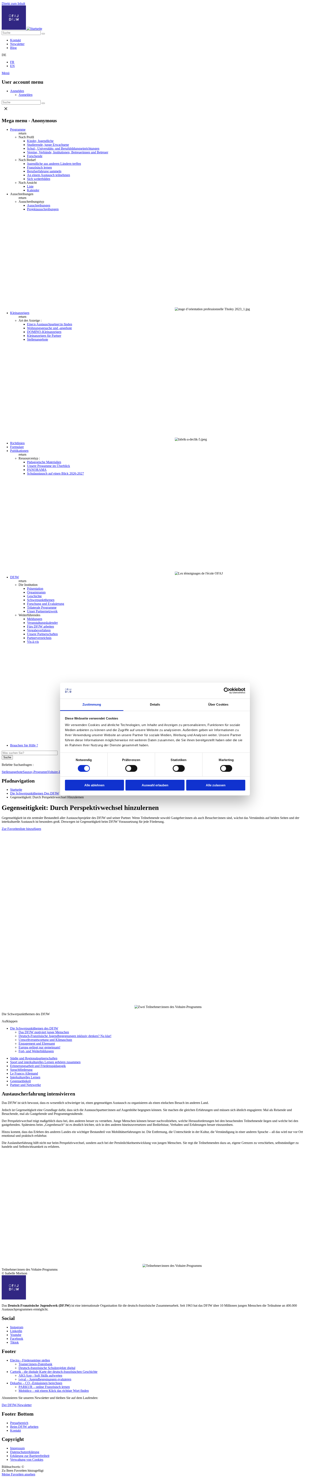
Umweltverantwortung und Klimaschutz (45, 1040)
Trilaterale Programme (42, 607)
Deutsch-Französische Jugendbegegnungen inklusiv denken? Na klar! (65, 1036)
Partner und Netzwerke (25, 1085)
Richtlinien (17, 443)
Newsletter (17, 44)
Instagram (16, 1327)
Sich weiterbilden (38, 179)
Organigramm (36, 592)
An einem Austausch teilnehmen (48, 175)
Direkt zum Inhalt (13, 3)
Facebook (16, 1338)
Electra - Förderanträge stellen (30, 1360)
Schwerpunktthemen (40, 600)
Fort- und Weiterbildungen (36, 1051)
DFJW (14, 577)
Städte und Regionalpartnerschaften (33, 1058)
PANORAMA (37, 469)
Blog (13, 48)
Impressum (17, 1448)
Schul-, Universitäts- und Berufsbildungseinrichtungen (63, 148)
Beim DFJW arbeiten (24, 1426)
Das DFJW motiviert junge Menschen (44, 1032)
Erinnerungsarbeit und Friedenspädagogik (38, 1066)
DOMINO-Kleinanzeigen (44, 332)
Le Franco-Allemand (24, 1073)
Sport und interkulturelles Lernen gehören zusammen (45, 1062)
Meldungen (34, 619)
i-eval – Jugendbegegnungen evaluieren (45, 1379)
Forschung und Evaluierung (45, 603)
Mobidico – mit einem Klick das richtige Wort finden (54, 1390)
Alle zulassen (215, 785)
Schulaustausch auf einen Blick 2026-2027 (55, 473)
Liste (30, 186)
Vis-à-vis (33, 641)
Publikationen (19, 450)
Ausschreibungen (38, 205)
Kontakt (15, 40)
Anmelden (17, 91)
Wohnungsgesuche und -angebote (49, 328)
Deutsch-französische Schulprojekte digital (47, 1368)
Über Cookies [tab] (218, 704)
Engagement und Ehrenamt (37, 1043)
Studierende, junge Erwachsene (48, 144)
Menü (5, 73)
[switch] (131, 768)
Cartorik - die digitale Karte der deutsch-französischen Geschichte (53, 1371)
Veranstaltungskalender (42, 622)
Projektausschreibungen (43, 209)
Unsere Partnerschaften (42, 634)
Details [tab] (155, 704)
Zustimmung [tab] (91, 704)
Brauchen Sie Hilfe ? (24, 745)
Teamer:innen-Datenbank (35, 1364)
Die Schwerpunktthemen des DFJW (34, 1028)
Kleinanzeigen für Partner (44, 335)
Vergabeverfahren (39, 630)
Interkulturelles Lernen (25, 1077)
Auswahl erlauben (155, 785)
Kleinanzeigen (19, 313)
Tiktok (14, 1342)
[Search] (43, 33)
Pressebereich (19, 1423)
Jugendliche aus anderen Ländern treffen (54, 163)
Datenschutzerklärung (24, 1452)
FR (12, 62)
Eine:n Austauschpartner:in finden (49, 324)
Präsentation (35, 588)
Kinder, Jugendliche (40, 141)
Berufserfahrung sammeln (44, 171)
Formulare (17, 447)
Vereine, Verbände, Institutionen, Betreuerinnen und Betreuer (67, 152)
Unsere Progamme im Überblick (48, 466)
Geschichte (34, 596)
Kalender (33, 190)
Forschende (34, 156)
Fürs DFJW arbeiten (40, 626)
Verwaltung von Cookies (26, 1459)
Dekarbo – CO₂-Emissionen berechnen (36, 1383)
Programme (18, 129)
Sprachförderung (21, 1069)
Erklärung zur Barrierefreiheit (29, 1456)
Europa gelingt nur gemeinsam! (39, 1047)
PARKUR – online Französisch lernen (44, 1387)
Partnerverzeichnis (39, 638)
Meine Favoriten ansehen (18, 1474)
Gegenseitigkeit (20, 1081)
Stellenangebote (37, 339)
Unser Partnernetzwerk (42, 611)
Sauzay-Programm (35, 772)
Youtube (15, 1335)
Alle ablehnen (94, 785)
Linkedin (16, 1331)
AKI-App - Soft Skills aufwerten (40, 1375)
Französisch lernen (39, 167)
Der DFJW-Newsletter (17, 1405)
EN (12, 66)
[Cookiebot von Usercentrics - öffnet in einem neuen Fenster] (226, 690)
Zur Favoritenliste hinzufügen (21, 829)
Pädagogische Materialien (44, 462)
